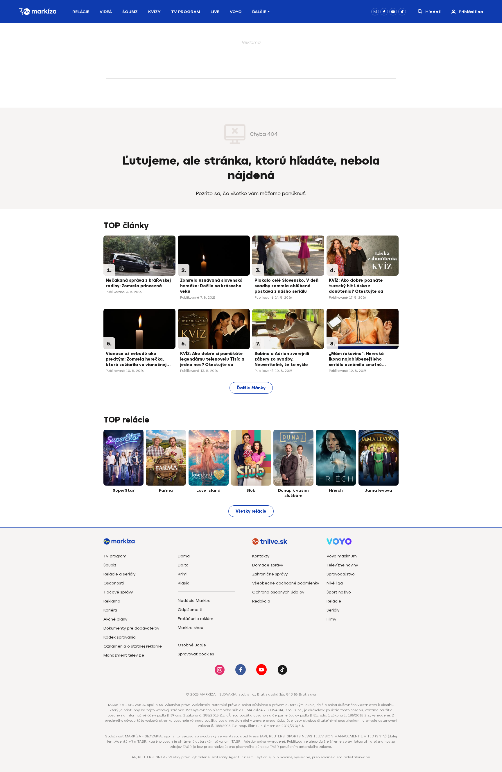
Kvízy (154, 11)
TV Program (185, 11)
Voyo (236, 11)
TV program (114, 556)
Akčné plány (115, 619)
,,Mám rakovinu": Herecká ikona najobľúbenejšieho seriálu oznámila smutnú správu (356, 360)
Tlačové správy (118, 592)
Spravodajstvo (341, 574)
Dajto (183, 565)
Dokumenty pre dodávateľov (131, 628)
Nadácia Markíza (194, 600)
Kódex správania (119, 637)
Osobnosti (113, 583)
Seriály (333, 610)
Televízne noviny (342, 565)
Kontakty (260, 556)
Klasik (183, 583)
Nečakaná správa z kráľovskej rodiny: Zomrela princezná (138, 283)
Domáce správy (267, 565)
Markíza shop (190, 627)
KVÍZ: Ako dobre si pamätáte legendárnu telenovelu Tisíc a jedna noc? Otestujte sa (212, 359)
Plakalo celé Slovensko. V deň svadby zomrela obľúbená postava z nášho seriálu (286, 286)
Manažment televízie (123, 655)
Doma (184, 556)
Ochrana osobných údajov (278, 592)
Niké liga (335, 583)
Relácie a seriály (119, 574)
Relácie (80, 11)
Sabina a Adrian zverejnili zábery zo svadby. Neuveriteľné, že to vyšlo (281, 359)
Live (215, 11)
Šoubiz (130, 11)
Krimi (182, 574)
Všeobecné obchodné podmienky (285, 583)
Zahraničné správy (270, 574)
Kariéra (110, 610)
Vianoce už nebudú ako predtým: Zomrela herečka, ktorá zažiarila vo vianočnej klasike (136, 360)
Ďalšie (259, 11)
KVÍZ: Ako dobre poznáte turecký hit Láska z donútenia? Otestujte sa (356, 286)
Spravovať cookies (196, 654)
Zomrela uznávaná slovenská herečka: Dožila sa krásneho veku (211, 286)
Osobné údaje (192, 645)
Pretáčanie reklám (195, 618)
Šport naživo (339, 592)
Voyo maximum (342, 556)
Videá (106, 11)
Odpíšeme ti (190, 609)
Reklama (111, 601)
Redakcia (261, 601)
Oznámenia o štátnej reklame (132, 646)
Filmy (331, 619)
